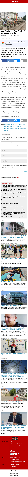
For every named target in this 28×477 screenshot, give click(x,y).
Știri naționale (13, 461)
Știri (3, 457)
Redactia (12, 441)
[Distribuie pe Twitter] (10, 60)
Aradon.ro (5, 441)
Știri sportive (13, 466)
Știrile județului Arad (15, 457)
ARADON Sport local (9, 243)
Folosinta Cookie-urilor (15, 445)
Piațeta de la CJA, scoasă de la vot (11, 305)
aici (18, 177)
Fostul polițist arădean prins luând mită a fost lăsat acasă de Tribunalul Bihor (13, 328)
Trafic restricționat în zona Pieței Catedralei (13, 401)
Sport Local (17, 464)
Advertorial (6, 266)
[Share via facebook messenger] (17, 60)
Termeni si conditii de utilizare (17, 448)
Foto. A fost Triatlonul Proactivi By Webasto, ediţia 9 (14, 259)
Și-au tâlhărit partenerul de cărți (10, 203)
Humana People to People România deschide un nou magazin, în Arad (14, 190)
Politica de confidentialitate (16, 443)
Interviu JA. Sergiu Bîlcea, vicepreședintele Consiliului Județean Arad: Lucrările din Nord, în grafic (13, 427)
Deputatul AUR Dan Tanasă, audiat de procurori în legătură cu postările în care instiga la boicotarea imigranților (15, 186)
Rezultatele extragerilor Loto (9, 200)
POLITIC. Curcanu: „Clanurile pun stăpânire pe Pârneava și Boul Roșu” (14, 196)
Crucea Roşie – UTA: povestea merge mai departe (14, 216)
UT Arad (12, 464)
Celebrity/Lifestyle (21, 461)
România (4, 358)
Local (3, 220)
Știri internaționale (14, 459)
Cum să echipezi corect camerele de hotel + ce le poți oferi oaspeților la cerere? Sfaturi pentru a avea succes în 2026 (14, 213)
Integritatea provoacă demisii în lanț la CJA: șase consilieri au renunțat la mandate (14, 193)
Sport (3, 464)
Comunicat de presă (7, 281)
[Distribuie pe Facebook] (4, 60)
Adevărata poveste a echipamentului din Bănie (14, 210)
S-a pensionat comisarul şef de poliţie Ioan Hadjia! (13, 206)
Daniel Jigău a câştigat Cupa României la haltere (13, 354)
